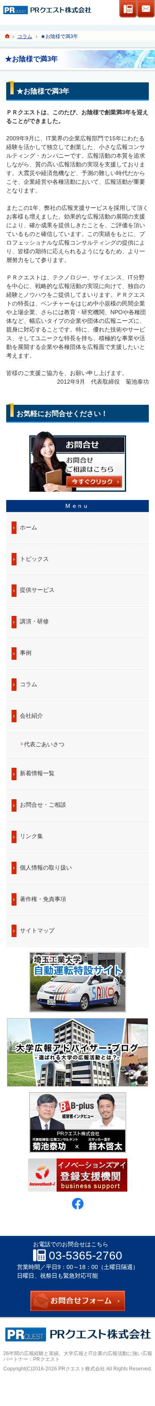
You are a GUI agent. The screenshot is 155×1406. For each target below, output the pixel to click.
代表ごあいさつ (44, 744)
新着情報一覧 (37, 773)
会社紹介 (31, 715)
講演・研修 (34, 621)
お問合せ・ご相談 (43, 804)
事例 (25, 652)
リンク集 (31, 836)
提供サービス (37, 589)
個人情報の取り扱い (46, 867)
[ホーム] (7, 36)
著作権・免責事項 (43, 899)
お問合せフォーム (146, 8)
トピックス (34, 558)
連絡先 (128, 8)
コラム (28, 684)
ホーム (28, 527)
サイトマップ (37, 930)
